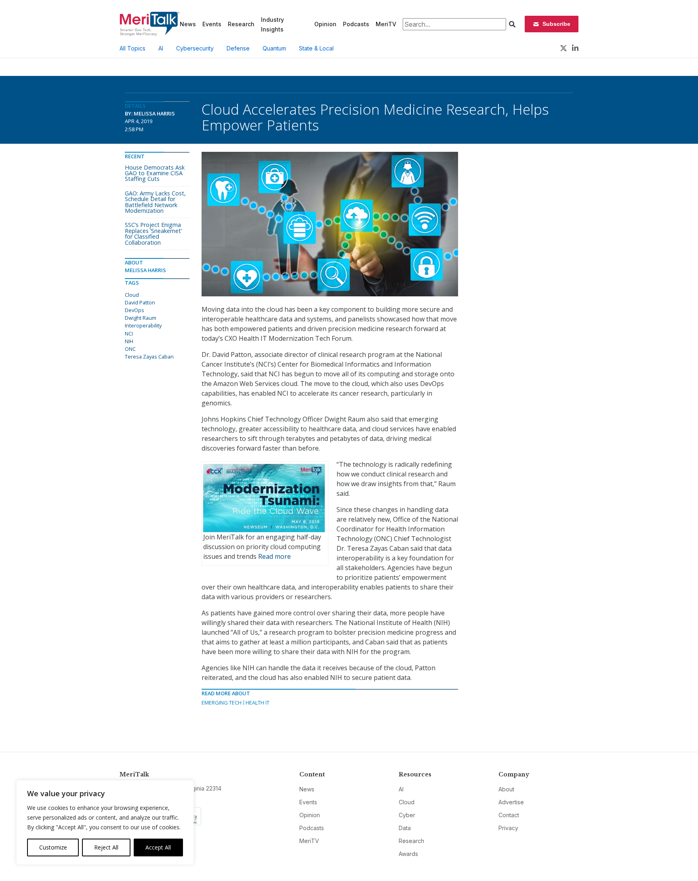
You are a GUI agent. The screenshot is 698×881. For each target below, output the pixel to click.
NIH (129, 341)
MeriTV (386, 24)
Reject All (106, 847)
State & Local (316, 48)
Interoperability (143, 325)
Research (241, 24)
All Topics (132, 48)
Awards (408, 853)
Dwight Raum (140, 317)
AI (160, 48)
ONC (130, 348)
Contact (508, 815)
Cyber (407, 815)
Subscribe (556, 24)
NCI (129, 333)
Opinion (325, 24)
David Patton (140, 302)
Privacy (508, 827)
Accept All (158, 847)
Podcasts (356, 24)
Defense (238, 48)
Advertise (511, 802)
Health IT (257, 702)
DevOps (134, 310)
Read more (274, 556)
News (188, 24)
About (506, 789)
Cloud (132, 294)
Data (405, 827)
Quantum (274, 48)
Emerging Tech (222, 702)
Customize (53, 847)
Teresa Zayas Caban (149, 356)
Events (211, 24)
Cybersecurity (195, 48)
